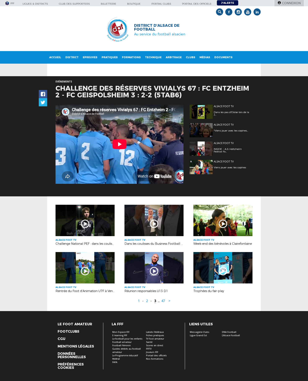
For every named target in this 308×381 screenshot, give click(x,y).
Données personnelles (72, 355)
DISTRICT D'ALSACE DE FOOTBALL (157, 27)
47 (163, 301)
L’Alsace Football (231, 335)
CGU (61, 339)
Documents (223, 57)
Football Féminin (121, 345)
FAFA (114, 362)
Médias (204, 57)
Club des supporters (74, 4)
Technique (153, 57)
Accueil (55, 57)
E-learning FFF (119, 335)
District (72, 57)
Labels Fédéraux (155, 332)
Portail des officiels (196, 4)
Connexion (291, 3)
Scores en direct (154, 345)
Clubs (190, 57)
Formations (131, 57)
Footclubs (68, 331)
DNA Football (229, 332)
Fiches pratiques (155, 335)
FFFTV (148, 349)
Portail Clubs (161, 4)
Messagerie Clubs (199, 332)
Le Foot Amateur (75, 324)
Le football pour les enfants (127, 338)
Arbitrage (174, 57)
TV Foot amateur (155, 338)
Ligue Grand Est (198, 335)
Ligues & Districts (35, 4)
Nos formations (154, 359)
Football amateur (122, 342)
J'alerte (227, 2)
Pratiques (110, 57)
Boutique (134, 4)
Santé (149, 342)
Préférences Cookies (71, 366)
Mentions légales (76, 346)
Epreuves (90, 57)
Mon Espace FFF (120, 332)
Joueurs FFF (152, 352)
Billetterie (108, 4)
